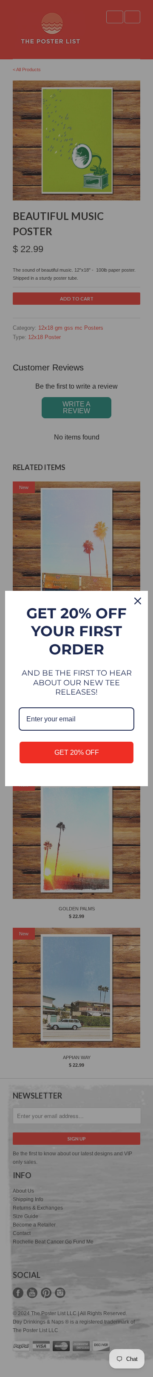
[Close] (138, 601)
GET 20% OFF (76, 752)
